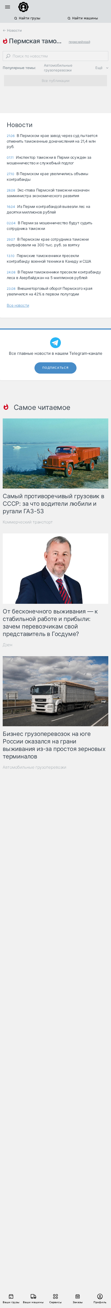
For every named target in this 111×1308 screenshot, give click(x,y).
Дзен (7, 644)
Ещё (99, 68)
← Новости (12, 30)
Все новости (18, 305)
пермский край (79, 42)
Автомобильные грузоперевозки (58, 67)
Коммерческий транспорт (28, 522)
